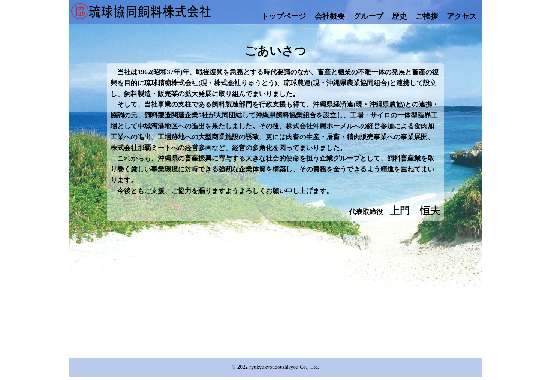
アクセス (462, 16)
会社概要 (330, 16)
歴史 (399, 16)
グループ (368, 16)
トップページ (283, 16)
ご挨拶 (427, 16)
